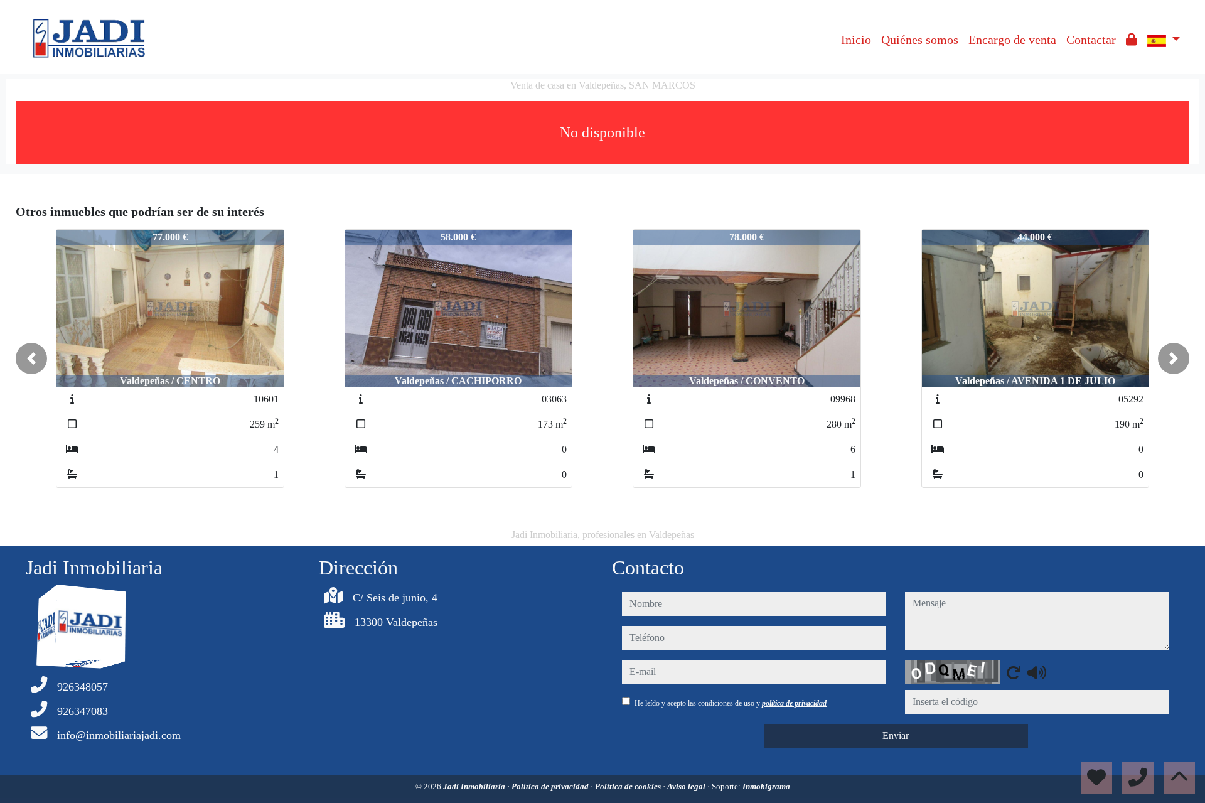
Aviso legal (687, 786)
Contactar (1091, 39)
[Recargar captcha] (1013, 672)
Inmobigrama (766, 786)
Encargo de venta (1012, 39)
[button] (31, 358)
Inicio (856, 39)
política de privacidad (794, 703)
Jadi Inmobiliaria (475, 786)
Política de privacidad (551, 786)
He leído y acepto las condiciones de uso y (731, 703)
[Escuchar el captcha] (1037, 672)
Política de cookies (629, 786)
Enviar (895, 735)
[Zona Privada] (1131, 39)
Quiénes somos (919, 39)
